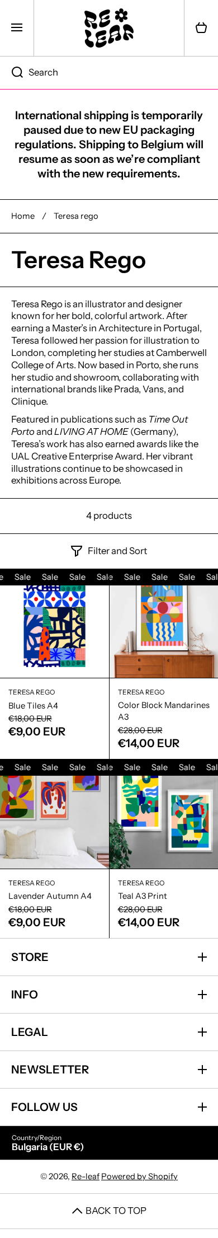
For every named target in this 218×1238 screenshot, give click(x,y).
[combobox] (109, 73)
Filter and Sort (117, 550)
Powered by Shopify (139, 1176)
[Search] (11, 73)
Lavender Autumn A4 (50, 896)
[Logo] (109, 28)
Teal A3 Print (142, 896)
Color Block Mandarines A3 (164, 711)
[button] (201, 28)
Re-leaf (85, 1176)
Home (23, 216)
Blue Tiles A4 (33, 706)
